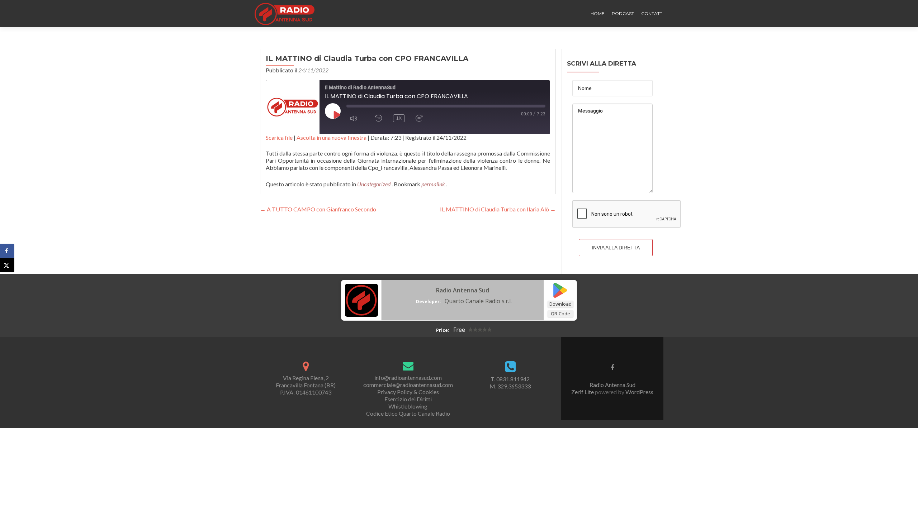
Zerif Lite (583, 391)
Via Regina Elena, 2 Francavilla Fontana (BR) (306, 381)
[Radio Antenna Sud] (361, 300)
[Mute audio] (357, 118)
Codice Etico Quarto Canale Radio (408, 413)
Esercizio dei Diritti (408, 399)
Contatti (652, 13)
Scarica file (279, 137)
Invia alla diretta (616, 247)
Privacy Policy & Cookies (408, 391)
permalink (433, 184)
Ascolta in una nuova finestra (331, 137)
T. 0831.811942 (510, 379)
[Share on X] (7, 265)
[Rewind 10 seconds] (378, 118)
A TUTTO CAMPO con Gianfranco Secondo (318, 209)
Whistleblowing (407, 406)
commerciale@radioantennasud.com (408, 384)
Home (598, 13)
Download (560, 304)
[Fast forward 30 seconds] (423, 118)
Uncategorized (374, 184)
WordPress (638, 391)
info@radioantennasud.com (408, 377)
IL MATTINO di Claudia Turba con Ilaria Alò (498, 209)
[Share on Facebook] (7, 251)
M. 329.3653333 (510, 386)
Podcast (623, 13)
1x (399, 118)
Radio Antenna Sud (462, 290)
